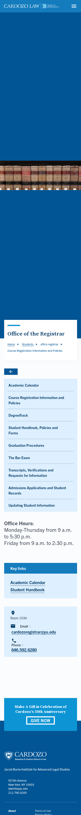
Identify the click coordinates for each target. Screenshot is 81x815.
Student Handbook (27, 589)
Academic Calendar (27, 582)
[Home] (31, 6)
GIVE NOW (40, 720)
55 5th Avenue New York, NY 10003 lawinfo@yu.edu (21, 784)
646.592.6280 (24, 650)
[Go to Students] (26, 371)
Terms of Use (43, 811)
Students (27, 344)
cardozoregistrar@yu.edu (33, 631)
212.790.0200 (17, 792)
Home (11, 344)
